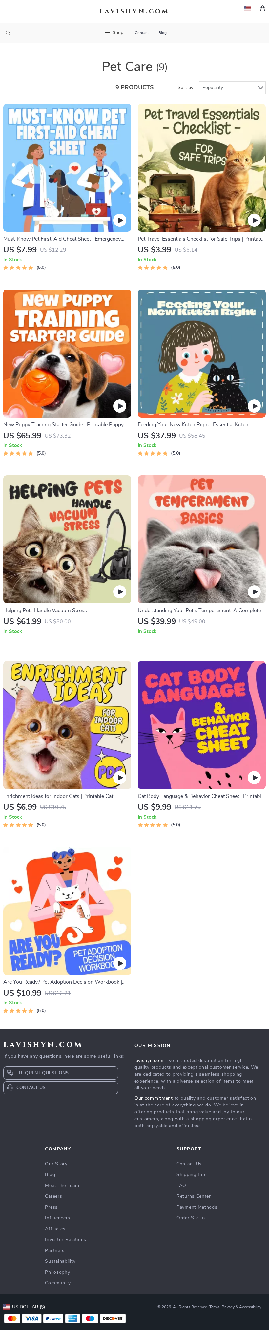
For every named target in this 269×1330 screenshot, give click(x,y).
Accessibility (250, 1307)
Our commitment (153, 1098)
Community (58, 1283)
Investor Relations (65, 1239)
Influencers (57, 1218)
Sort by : (187, 87)
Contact (142, 33)
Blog (162, 33)
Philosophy (57, 1272)
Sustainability (60, 1261)
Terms (214, 1307)
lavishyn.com (148, 1060)
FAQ (181, 1185)
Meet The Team (62, 1185)
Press (51, 1207)
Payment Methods (196, 1207)
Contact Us (189, 1164)
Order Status (191, 1218)
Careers (53, 1196)
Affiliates (55, 1229)
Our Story (56, 1164)
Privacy (228, 1307)
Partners (55, 1250)
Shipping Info (191, 1174)
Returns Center (193, 1196)
